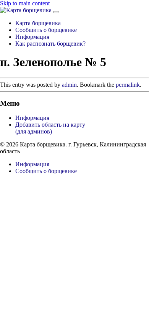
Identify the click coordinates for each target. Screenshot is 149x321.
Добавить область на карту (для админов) (50, 128)
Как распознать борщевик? (50, 43)
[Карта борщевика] (26, 10)
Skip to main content (25, 3)
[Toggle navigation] (56, 12)
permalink (128, 84)
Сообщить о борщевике (46, 30)
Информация (32, 36)
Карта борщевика (38, 23)
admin (69, 84)
